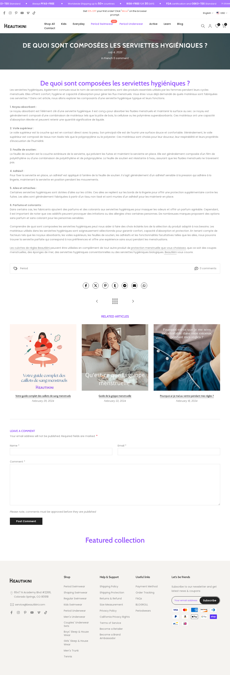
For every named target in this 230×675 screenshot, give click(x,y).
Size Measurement (111, 604)
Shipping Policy (109, 586)
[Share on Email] (134, 286)
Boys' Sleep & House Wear (76, 633)
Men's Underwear (74, 617)
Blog (180, 24)
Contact (49, 28)
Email (122, 445)
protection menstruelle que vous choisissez (158, 248)
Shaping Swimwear (75, 592)
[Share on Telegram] (125, 286)
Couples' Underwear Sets (76, 624)
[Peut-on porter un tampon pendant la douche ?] (97, 301)
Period (24, 268)
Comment (17, 461)
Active (153, 24)
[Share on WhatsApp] (144, 286)
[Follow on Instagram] (10, 13)
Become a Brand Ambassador (110, 636)
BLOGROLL (142, 604)
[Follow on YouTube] (22, 13)
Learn (167, 24)
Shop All (49, 24)
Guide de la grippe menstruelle (115, 395)
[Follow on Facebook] (4, 13)
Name (14, 445)
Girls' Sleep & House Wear (76, 642)
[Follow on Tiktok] (34, 13)
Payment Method (147, 586)
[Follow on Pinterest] (16, 13)
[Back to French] (115, 301)
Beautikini (170, 252)
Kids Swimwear (73, 604)
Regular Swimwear (75, 598)
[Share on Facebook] (86, 286)
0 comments (208, 268)
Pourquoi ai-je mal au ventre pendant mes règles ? (187, 395)
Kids (63, 24)
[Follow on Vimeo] (28, 13)
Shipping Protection (112, 592)
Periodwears (143, 610)
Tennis (68, 656)
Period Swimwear (103, 24)
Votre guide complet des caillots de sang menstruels (43, 395)
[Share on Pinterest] (105, 286)
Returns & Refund (111, 598)
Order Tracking (145, 592)
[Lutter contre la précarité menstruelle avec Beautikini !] (133, 301)
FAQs (139, 598)
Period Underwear (131, 24)
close (226, 4)
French (108, 58)
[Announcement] (80, 4)
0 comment (121, 58)
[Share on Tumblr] (115, 286)
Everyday (79, 24)
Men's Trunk (71, 650)
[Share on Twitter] (96, 286)
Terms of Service (110, 623)
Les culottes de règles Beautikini (30, 248)
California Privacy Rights (115, 617)
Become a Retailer (111, 629)
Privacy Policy (108, 610)
